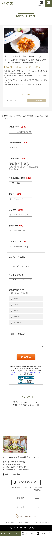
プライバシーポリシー (41, 522)
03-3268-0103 (28, 482)
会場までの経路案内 (12, 474)
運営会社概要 (23, 522)
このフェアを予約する (36, 100)
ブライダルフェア (10, 533)
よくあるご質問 (8, 522)
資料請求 (20, 507)
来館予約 (41, 5)
